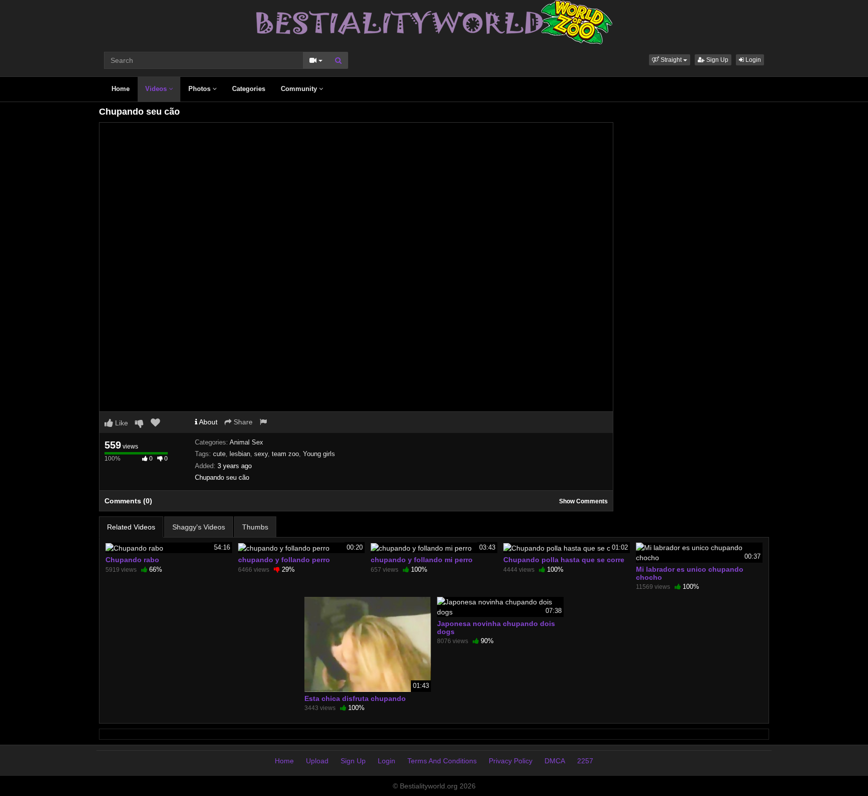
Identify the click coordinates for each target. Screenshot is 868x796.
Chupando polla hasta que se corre (563, 560)
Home (121, 89)
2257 (585, 761)
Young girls (319, 454)
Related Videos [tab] (131, 527)
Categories (248, 89)
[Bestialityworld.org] (434, 22)
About (207, 422)
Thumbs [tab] (255, 527)
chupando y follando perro (284, 560)
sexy (261, 454)
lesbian (240, 454)
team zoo (285, 454)
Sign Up (716, 59)
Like (120, 423)
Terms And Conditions (442, 761)
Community (300, 89)
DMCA (555, 761)
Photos (200, 89)
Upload (317, 761)
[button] (669, 59)
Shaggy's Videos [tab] (198, 527)
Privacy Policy (510, 761)
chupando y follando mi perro (422, 560)
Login (752, 59)
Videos (157, 89)
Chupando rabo (132, 560)
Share (242, 422)
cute (219, 454)
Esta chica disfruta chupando (355, 698)
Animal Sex (246, 442)
